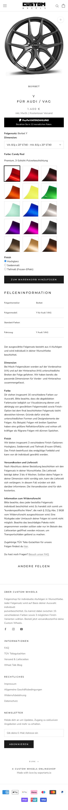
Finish (7, 257)
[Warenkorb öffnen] (63, 5)
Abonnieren (19, 744)
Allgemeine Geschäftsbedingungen (23, 689)
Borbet (34, 86)
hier (26, 546)
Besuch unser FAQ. (39, 554)
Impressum (10, 683)
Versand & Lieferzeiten (16, 659)
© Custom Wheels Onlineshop (34, 769)
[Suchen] (57, 5)
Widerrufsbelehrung (15, 695)
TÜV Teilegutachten (14, 653)
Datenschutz (11, 701)
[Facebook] (5, 629)
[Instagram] (13, 629)
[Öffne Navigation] (5, 5)
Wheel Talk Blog (13, 665)
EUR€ (32, 761)
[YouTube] (21, 629)
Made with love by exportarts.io (34, 772)
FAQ (6, 648)
